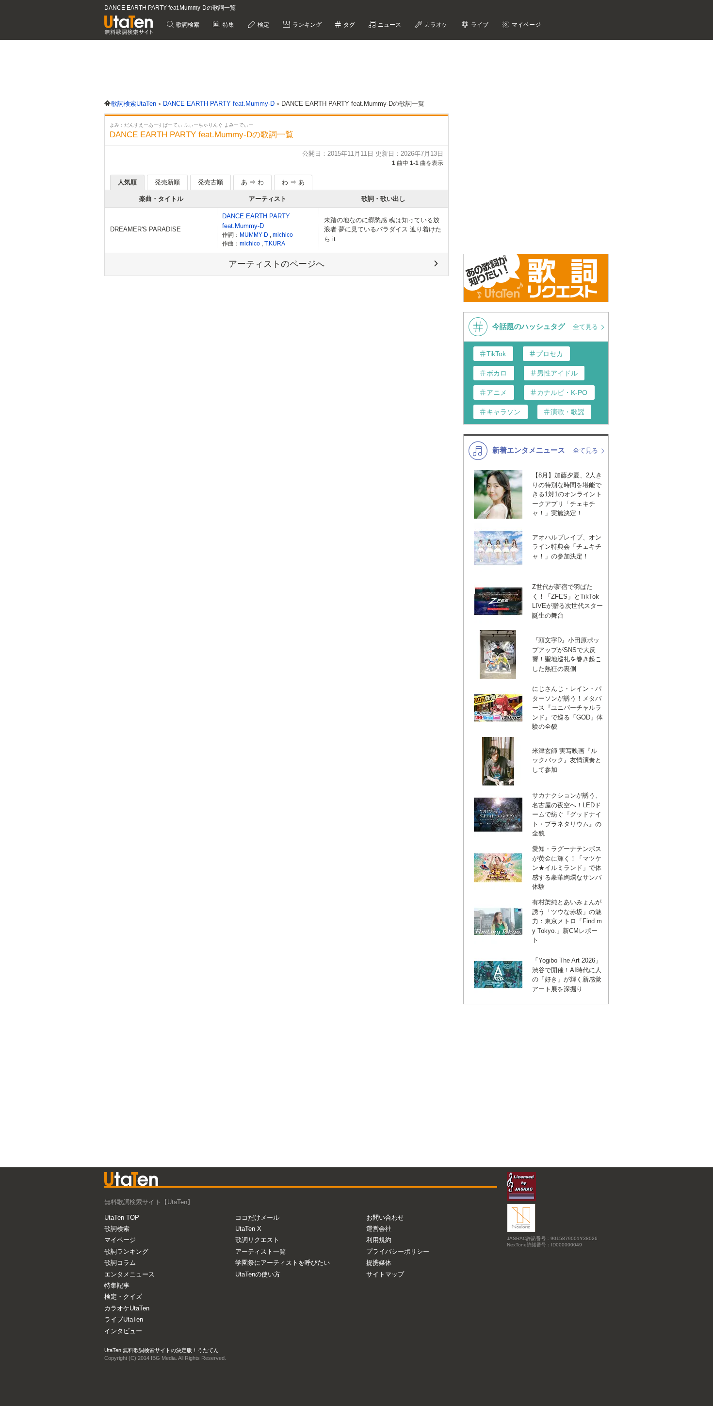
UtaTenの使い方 (257, 1274)
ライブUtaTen (123, 1319)
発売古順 (210, 182)
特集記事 (117, 1285)
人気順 (127, 182)
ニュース (388, 24)
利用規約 (378, 1239)
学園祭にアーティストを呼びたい (282, 1262)
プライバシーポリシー (397, 1251)
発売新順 (167, 182)
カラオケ (435, 24)
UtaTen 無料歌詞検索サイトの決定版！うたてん (161, 1350)
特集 (227, 24)
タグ (348, 24)
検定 (262, 24)
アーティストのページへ (276, 264)
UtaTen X (248, 1228)
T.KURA (274, 243)
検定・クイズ (123, 1296)
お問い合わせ (385, 1217)
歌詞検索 (187, 24)
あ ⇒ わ (252, 182)
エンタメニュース (129, 1274)
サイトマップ (385, 1274)
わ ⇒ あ (293, 182)
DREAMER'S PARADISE (145, 229)
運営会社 (378, 1228)
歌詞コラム (120, 1262)
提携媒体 (378, 1262)
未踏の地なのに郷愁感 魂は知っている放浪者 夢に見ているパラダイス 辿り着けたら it (382, 229)
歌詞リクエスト (257, 1239)
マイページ (120, 1239)
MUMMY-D (255, 234)
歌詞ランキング (126, 1251)
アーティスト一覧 (260, 1251)
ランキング (306, 24)
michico (283, 234)
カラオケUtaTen (126, 1308)
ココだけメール (257, 1217)
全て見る (586, 326)
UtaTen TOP (121, 1217)
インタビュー (123, 1331)
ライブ (479, 24)
